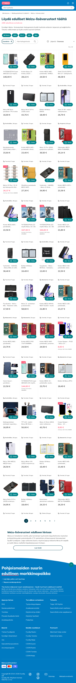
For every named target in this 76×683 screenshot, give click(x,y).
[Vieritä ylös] (71, 564)
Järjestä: (53, 41)
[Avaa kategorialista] (72, 3)
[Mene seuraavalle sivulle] (55, 521)
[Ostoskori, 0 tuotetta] (68, 3)
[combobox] (38, 7)
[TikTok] (30, 674)
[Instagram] (38, 674)
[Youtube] (46, 674)
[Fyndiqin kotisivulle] (6, 3)
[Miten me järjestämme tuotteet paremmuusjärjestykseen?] (48, 41)
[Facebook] (38, 678)
